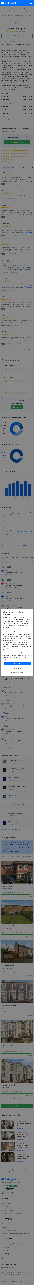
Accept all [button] (17, 663)
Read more (6, 659)
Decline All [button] (17, 668)
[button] (17, 672)
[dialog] (17, 642)
